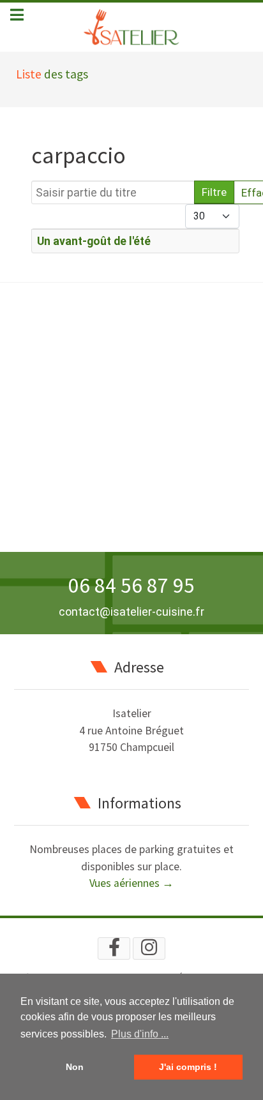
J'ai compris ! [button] (188, 1067)
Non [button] (75, 1067)
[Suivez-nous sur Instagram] (149, 948)
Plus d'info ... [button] (140, 1034)
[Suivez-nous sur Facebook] (114, 948)
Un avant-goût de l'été (94, 241)
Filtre (214, 192)
